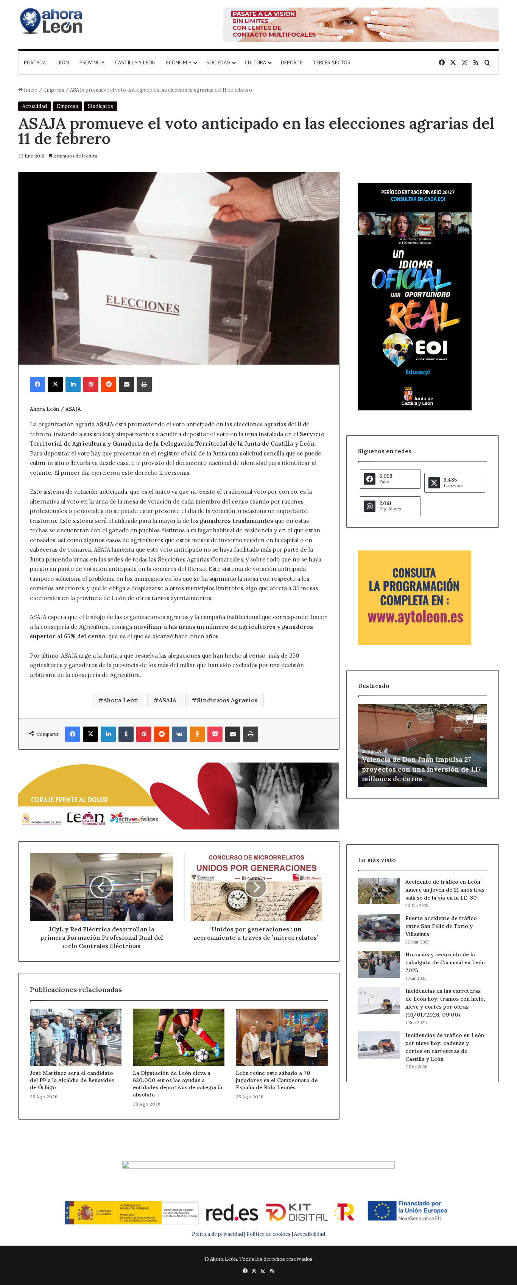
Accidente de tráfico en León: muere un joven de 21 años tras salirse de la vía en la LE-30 (444, 889)
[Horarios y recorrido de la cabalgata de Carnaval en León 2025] (379, 964)
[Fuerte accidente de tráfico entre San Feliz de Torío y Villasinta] (379, 928)
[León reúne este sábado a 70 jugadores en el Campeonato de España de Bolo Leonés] (281, 1037)
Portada (35, 62)
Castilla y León (135, 62)
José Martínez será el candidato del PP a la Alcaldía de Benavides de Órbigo (72, 1080)
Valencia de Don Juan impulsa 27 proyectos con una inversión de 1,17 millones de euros (421, 769)
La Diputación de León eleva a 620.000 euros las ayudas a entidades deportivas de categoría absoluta (177, 1084)
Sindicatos (100, 106)
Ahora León (120, 700)
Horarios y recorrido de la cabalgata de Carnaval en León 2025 (445, 962)
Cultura (255, 62)
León (62, 62)
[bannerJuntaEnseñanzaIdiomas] (415, 408)
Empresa (53, 90)
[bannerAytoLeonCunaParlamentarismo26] (414, 643)
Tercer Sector (331, 62)
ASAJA (167, 700)
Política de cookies (268, 1234)
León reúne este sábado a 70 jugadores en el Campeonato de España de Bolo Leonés (277, 1080)
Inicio (30, 90)
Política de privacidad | (219, 1234)
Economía (179, 62)
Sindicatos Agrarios (227, 700)
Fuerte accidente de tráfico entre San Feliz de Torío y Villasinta (441, 926)
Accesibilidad (309, 1234)
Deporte (291, 62)
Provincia (91, 62)
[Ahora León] (52, 21)
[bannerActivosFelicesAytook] (178, 795)
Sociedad (218, 62)
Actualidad (34, 106)
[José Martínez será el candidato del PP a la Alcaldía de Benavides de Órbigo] (75, 1037)
